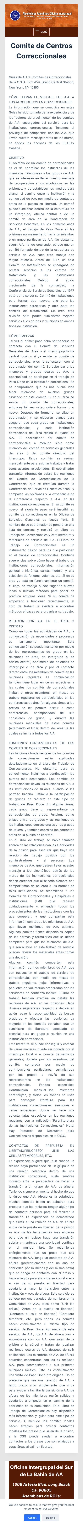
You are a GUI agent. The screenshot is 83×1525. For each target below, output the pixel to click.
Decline (50, 1517)
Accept (32, 1517)
